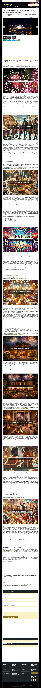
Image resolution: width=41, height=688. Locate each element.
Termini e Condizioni (25, 670)
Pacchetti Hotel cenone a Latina (17, 334)
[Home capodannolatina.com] (14, 4)
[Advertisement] (20, 48)
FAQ (22, 668)
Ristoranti (4, 669)
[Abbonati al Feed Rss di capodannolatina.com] (35, 679)
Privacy (23, 672)
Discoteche (5, 668)
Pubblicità (32, 670)
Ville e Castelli (5, 672)
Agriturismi (4, 670)
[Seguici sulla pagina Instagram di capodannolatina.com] (36, 3)
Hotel (4, 666)
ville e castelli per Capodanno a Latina (21, 408)
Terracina (10, 551)
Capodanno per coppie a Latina (17, 497)
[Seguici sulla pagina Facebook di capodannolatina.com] (38, 3)
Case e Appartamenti (6, 673)
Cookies (23, 673)
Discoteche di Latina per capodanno (20, 278)
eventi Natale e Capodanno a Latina (20, 168)
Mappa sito (23, 669)
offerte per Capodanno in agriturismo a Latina (22, 372)
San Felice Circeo (33, 552)
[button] (37, 27)
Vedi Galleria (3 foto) (34, 17)
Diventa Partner (33, 669)
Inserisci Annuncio (34, 673)
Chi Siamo (23, 666)
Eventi (4, 674)
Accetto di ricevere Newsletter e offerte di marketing (12, 614)
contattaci (33, 224)
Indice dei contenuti (7, 57)
